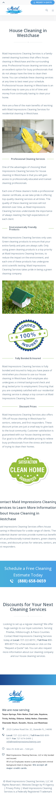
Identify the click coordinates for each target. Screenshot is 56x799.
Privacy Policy (13, 788)
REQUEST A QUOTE (44, 2)
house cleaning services (38, 434)
